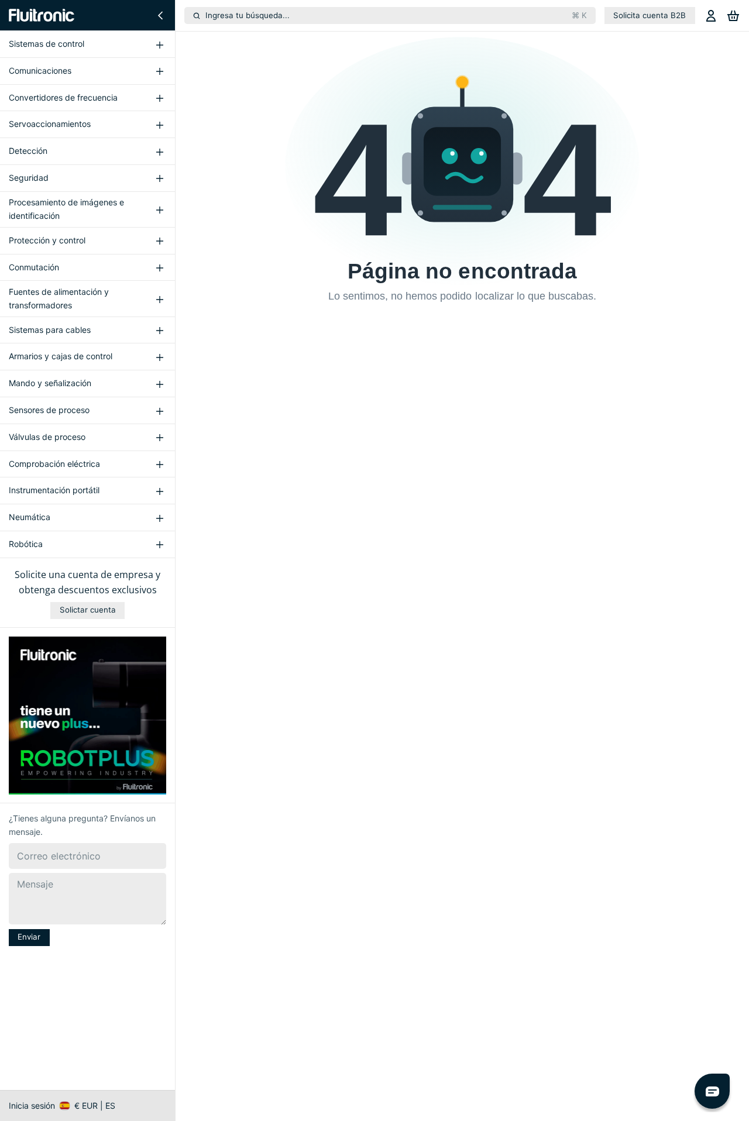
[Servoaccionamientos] (159, 124)
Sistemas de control (46, 44)
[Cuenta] (711, 15)
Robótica (26, 544)
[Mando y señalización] (159, 384)
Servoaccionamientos (50, 124)
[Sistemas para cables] (159, 330)
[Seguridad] (159, 178)
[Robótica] (159, 544)
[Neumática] (159, 518)
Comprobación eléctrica (54, 464)
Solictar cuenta (88, 609)
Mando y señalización (50, 383)
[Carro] (733, 15)
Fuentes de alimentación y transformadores (59, 298)
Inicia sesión (32, 1105)
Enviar (29, 937)
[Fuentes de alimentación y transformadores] (159, 299)
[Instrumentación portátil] (159, 491)
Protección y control (47, 240)
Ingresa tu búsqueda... (396, 15)
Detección (28, 151)
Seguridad (29, 178)
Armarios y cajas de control (60, 357)
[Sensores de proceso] (159, 410)
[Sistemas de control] (159, 44)
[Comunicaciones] (159, 71)
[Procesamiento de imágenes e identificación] (159, 209)
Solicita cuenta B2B (649, 15)
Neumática (29, 517)
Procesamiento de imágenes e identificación (66, 209)
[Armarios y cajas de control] (159, 357)
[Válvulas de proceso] (159, 437)
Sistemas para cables (50, 330)
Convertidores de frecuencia (63, 97)
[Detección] (159, 151)
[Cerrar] (160, 15)
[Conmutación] (159, 267)
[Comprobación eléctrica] (159, 464)
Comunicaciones (40, 70)
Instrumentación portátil (54, 491)
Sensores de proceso (49, 410)
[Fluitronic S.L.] (42, 15)
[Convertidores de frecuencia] (159, 97)
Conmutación (34, 267)
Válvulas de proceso (47, 437)
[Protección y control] (159, 241)
